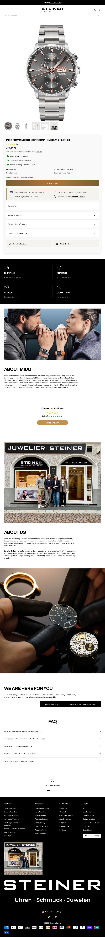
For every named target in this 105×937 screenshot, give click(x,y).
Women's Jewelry (41, 819)
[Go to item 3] (27, 126)
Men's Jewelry (40, 823)
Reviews (62, 830)
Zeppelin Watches (11, 815)
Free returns (64, 826)
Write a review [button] (52, 422)
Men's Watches (40, 812)
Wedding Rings (40, 830)
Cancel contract (92, 836)
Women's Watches (42, 808)
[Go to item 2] (17, 126)
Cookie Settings (89, 812)
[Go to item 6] (54, 126)
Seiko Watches (9, 808)
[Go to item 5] (45, 126)
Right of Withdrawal (91, 823)
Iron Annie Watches (11, 819)
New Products (40, 833)
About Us (63, 808)
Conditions (87, 830)
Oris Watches (9, 836)
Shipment (87, 826)
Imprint (86, 808)
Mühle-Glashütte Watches (14, 829)
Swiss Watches (40, 815)
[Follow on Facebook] (49, 917)
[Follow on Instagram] (56, 917)
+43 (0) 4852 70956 (55, 2)
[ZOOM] (94, 114)
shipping (39, 151)
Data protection (89, 819)
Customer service (66, 815)
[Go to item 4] (36, 126)
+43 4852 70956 (78, 197)
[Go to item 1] (8, 126)
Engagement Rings (42, 826)
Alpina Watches (10, 832)
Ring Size (62, 823)
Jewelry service (65, 819)
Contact (62, 812)
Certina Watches (10, 812)
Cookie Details (88, 815)
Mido (14, 169)
